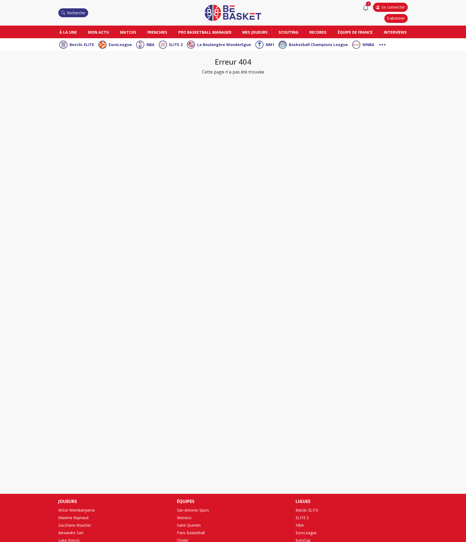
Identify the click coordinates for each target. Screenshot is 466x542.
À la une (68, 32)
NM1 (270, 44)
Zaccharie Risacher (74, 525)
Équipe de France (355, 32)
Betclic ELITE (82, 44)
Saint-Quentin (189, 525)
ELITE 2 (176, 44)
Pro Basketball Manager (204, 32)
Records (318, 32)
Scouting (288, 32)
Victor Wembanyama (76, 510)
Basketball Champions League (318, 44)
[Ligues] (382, 44)
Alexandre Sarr (71, 532)
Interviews (395, 32)
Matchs (128, 32)
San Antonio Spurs (193, 510)
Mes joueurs (255, 32)
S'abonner (396, 18)
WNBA (368, 44)
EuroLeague (120, 44)
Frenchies (157, 32)
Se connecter (393, 7)
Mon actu (98, 32)
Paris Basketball (191, 532)
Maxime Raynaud (73, 517)
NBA (150, 44)
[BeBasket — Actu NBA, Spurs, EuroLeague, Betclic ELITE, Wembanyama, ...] (233, 12)
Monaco (184, 517)
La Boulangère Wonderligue (224, 44)
